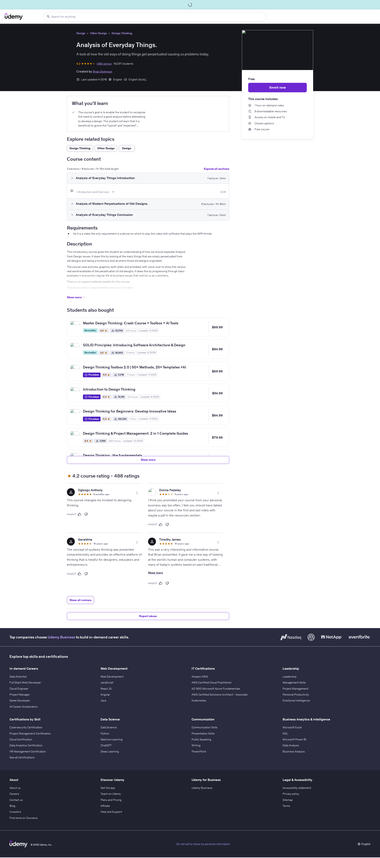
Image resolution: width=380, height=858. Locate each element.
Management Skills (294, 682)
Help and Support (111, 812)
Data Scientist (18, 676)
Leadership (289, 676)
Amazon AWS (200, 676)
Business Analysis (294, 751)
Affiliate (105, 806)
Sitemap (288, 800)
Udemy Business (61, 637)
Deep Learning (110, 751)
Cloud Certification (21, 739)
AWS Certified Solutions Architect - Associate (220, 694)
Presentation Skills (203, 733)
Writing (196, 745)
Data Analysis (291, 745)
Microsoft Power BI (294, 739)
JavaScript (107, 682)
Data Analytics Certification (26, 745)
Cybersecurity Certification (26, 727)
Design (80, 33)
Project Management (295, 688)
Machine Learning (112, 739)
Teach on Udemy (111, 794)
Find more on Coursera (23, 818)
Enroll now (277, 87)
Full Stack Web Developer (25, 682)
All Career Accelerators (24, 706)
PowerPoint (199, 751)
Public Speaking (201, 739)
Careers (14, 794)
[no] (86, 514)
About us (15, 788)
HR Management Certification (28, 751)
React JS (106, 688)
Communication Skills (205, 727)
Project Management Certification (30, 733)
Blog (12, 806)
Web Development (112, 676)
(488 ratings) (104, 63)
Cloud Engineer (19, 688)
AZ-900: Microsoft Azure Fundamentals (216, 688)
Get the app (108, 788)
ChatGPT (106, 745)
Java (103, 700)
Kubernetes (199, 700)
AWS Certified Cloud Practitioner (212, 682)
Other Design (98, 33)
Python (105, 733)
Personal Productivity (296, 694)
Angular (105, 694)
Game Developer (20, 700)
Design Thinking (122, 33)
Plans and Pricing (111, 800)
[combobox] (155, 16)
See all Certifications (22, 757)
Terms (286, 806)
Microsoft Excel (292, 727)
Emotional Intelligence (296, 700)
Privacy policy (291, 794)
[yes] (79, 514)
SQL (285, 733)
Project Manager (20, 694)
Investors (15, 812)
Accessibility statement (297, 788)
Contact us (16, 800)
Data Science (109, 727)
